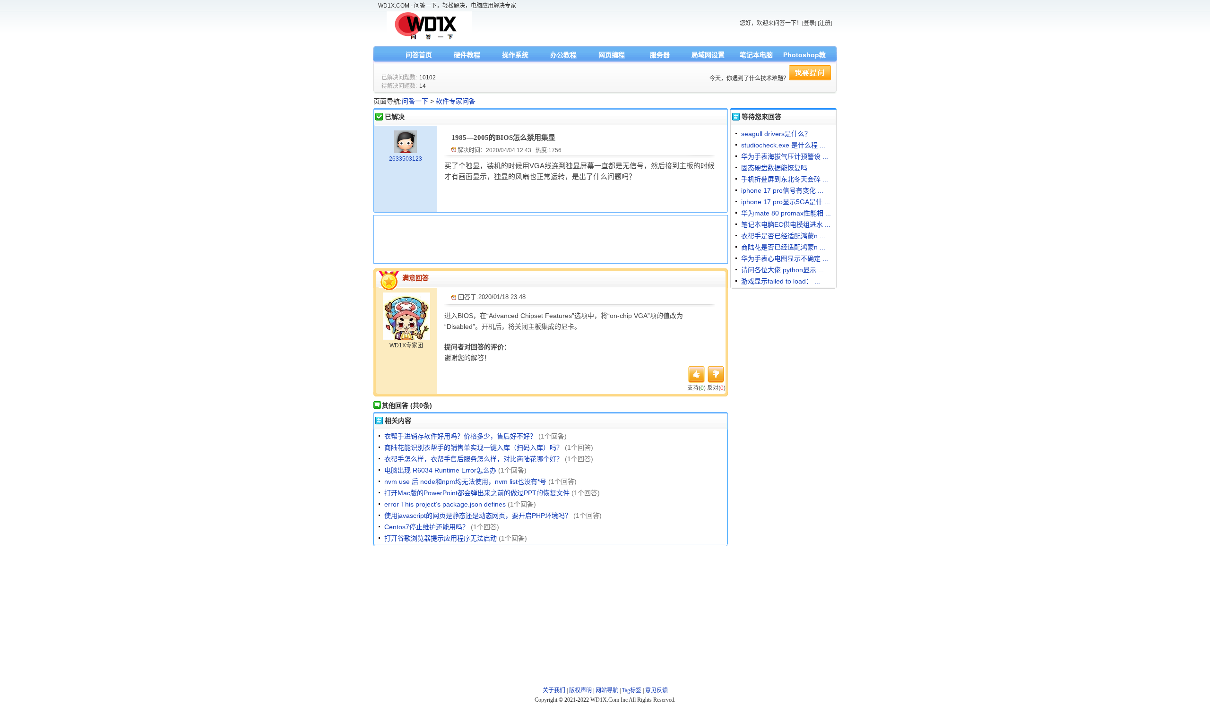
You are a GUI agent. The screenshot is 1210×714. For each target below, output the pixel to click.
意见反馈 (656, 690)
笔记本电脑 (756, 55)
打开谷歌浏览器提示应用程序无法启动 (440, 538)
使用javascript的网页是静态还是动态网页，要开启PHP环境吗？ (477, 515)
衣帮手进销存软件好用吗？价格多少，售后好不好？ (460, 436)
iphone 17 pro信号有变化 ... (782, 190)
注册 (824, 23)
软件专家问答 (455, 101)
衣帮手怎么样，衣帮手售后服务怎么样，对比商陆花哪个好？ (473, 459)
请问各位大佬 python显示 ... (782, 270)
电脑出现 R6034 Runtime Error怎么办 (440, 470)
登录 (809, 23)
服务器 (660, 55)
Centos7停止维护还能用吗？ (426, 527)
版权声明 (580, 690)
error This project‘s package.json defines (445, 504)
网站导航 (607, 690)
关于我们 (554, 690)
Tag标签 (631, 690)
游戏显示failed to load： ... (780, 281)
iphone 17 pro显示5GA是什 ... (785, 202)
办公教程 (563, 55)
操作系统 (515, 55)
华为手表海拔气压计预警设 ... (784, 156)
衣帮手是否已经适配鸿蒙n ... (783, 236)
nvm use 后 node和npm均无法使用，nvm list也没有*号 (465, 481)
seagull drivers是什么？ (776, 134)
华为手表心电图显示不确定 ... (784, 258)
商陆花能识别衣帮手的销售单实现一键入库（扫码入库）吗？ (473, 447)
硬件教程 (467, 55)
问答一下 (415, 101)
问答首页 (419, 55)
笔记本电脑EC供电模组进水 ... (785, 224)
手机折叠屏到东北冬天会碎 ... (784, 179)
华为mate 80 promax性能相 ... (786, 213)
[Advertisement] (548, 238)
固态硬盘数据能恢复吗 (774, 168)
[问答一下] (429, 38)
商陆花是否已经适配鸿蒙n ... (783, 247)
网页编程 (611, 55)
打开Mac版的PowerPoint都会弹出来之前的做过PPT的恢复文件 (477, 493)
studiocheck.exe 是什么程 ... (783, 145)
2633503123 (405, 158)
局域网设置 (708, 55)
